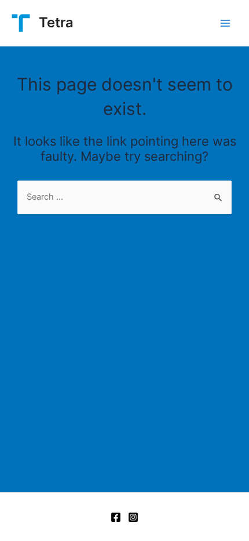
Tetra (56, 22)
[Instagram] (133, 517)
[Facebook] (116, 517)
